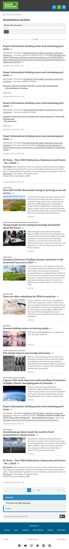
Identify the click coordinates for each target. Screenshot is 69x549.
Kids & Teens (61, 530)
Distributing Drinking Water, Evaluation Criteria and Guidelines (33, 54)
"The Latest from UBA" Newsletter (18, 503)
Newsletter (9, 497)
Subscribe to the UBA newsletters (13, 14)
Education (50, 530)
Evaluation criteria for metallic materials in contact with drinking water (30, 420)
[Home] (10, 5)
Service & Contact (33, 539)
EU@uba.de (7, 173)
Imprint (6, 539)
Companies (25, 530)
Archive (8, 508)
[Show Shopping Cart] (59, 7)
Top (63, 516)
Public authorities (38, 530)
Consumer (7, 530)
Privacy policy (61, 539)
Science (16, 530)
